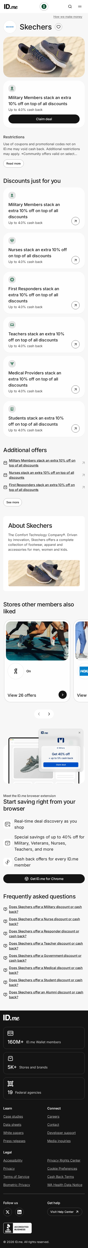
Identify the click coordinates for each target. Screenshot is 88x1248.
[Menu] (80, 6)
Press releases (14, 1141)
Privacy (9, 1168)
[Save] (62, 628)
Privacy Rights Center (63, 1160)
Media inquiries (59, 1141)
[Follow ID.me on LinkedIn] (19, 1212)
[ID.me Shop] (13, 6)
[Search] (70, 6)
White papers (13, 1133)
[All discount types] (44, 6)
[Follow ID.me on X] (7, 1212)
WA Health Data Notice (64, 1185)
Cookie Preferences (62, 1168)
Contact (53, 1125)
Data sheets (12, 1125)
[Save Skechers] (58, 27)
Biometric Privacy (16, 1185)
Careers (53, 1116)
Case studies (13, 1116)
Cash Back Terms (60, 1177)
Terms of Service (16, 1177)
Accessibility (13, 1160)
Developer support (61, 1133)
